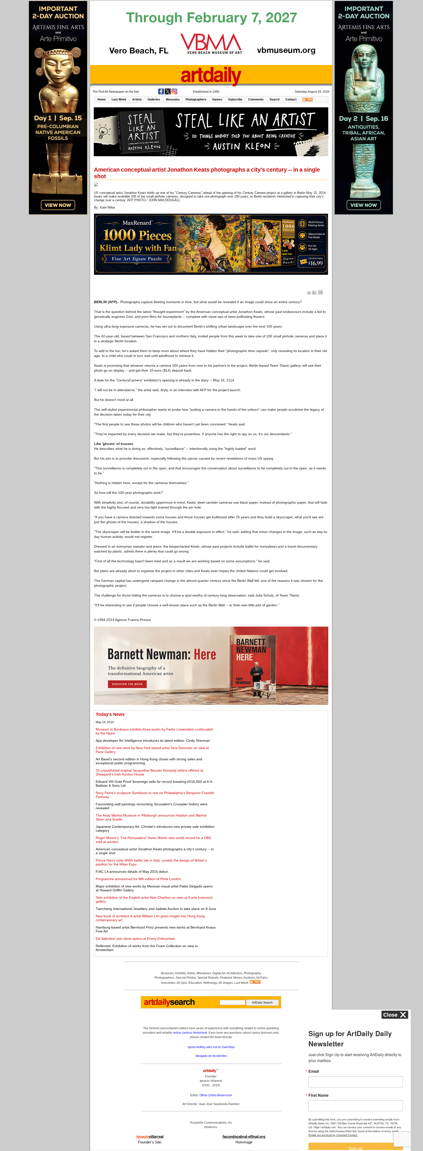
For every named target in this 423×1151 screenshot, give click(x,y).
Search (275, 99)
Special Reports (208, 977)
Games (217, 99)
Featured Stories (231, 977)
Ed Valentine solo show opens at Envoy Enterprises (135, 939)
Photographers (196, 99)
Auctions (249, 977)
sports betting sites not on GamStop (211, 1047)
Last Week (119, 99)
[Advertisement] (272, 746)
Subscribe (235, 99)
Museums (173, 99)
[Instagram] (174, 93)
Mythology (210, 983)
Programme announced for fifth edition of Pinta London (138, 879)
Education (195, 983)
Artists (137, 99)
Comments (256, 99)
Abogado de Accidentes (211, 1056)
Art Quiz (181, 983)
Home (101, 99)
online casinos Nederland (190, 1032)
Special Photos (186, 977)
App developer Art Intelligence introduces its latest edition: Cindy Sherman (153, 740)
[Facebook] (161, 93)
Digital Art (218, 973)
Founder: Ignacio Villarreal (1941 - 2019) (211, 1081)
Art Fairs (261, 977)
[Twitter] (168, 93)
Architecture (234, 973)
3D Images (225, 983)
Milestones (204, 973)
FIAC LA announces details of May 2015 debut (132, 872)
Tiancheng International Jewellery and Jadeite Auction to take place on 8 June (156, 909)
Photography (252, 973)
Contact (290, 99)
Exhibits (180, 973)
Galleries (154, 99)
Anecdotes (168, 983)
